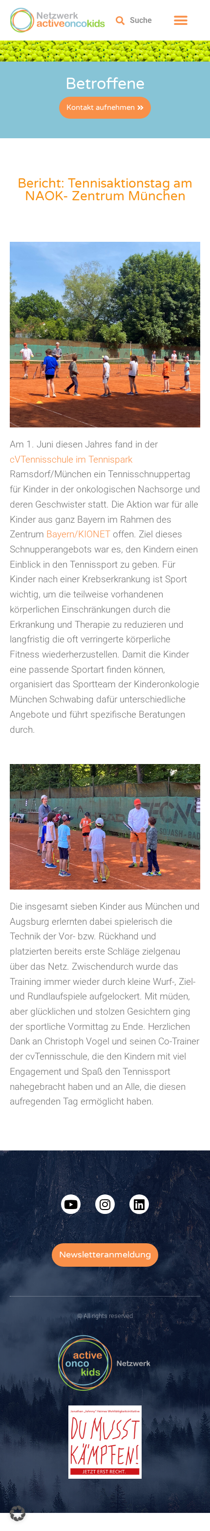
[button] (180, 20)
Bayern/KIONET (78, 534)
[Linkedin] (139, 1204)
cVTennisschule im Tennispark (71, 459)
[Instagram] (105, 1204)
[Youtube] (71, 1204)
